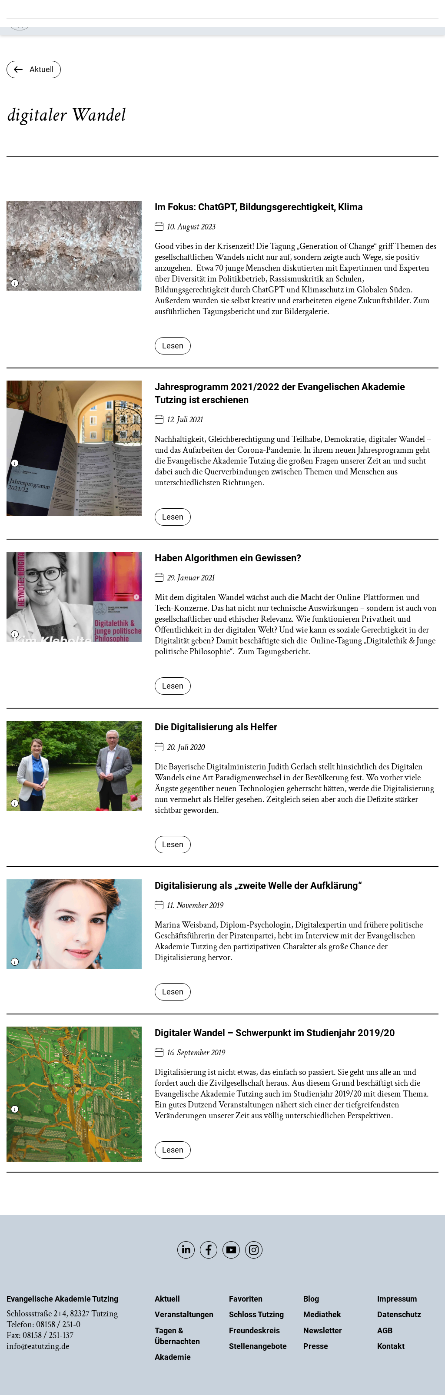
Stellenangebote (258, 1346)
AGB (384, 1330)
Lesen (172, 345)
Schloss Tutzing (256, 1314)
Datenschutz (399, 1314)
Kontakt (391, 1346)
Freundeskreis (254, 1330)
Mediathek (322, 1314)
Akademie (173, 1357)
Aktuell (167, 1298)
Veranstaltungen (184, 1314)
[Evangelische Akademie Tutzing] (57, 28)
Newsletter (322, 1330)
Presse (315, 1346)
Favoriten (245, 1298)
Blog (311, 1298)
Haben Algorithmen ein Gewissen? (228, 558)
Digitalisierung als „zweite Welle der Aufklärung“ (258, 885)
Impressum (397, 1298)
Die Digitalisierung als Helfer (216, 727)
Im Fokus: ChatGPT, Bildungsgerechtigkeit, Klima (259, 207)
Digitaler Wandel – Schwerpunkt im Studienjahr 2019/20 (275, 1032)
